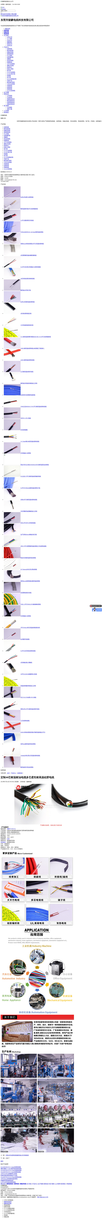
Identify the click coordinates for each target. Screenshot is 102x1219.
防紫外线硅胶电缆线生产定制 (9, 1175)
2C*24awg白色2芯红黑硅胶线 (29, 569)
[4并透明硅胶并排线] (12, 592)
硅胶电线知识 (11, 102)
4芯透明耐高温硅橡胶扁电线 (28, 255)
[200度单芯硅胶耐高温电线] (12, 395)
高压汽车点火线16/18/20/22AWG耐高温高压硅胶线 (35, 464)
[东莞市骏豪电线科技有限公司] (9, 15)
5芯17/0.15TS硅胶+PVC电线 (28, 697)
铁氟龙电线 (10, 52)
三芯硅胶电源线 (25, 720)
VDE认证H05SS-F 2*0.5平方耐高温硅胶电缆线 (34, 406)
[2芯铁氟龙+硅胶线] (12, 453)
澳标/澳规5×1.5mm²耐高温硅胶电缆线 (11, 1168)
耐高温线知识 (11, 100)
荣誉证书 (9, 43)
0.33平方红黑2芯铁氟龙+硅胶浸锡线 (31, 267)
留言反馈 (3, 14)
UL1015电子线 (11, 74)
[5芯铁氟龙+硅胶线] (12, 616)
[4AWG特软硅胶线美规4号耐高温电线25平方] (12, 732)
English (4, 9)
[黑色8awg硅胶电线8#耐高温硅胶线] (12, 581)
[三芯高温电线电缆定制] (12, 325)
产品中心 (6, 47)
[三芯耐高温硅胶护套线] (12, 371)
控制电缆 (9, 85)
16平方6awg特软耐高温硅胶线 (9, 1178)
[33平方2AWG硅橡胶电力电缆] (12, 674)
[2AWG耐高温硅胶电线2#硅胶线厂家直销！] (12, 348)
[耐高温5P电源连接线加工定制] (12, 383)
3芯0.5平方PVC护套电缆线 (28, 523)
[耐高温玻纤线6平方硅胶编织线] (12, 208)
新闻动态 (6, 94)
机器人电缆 (10, 68)
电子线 (9, 77)
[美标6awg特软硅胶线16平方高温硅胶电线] (12, 243)
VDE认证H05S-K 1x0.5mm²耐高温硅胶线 (32, 232)
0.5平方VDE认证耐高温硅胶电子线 (30, 488)
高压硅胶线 (10, 60)
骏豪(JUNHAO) (11, 829)
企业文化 (9, 40)
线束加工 (9, 67)
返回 (2, 1161)
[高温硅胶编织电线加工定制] (12, 685)
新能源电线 (10, 53)
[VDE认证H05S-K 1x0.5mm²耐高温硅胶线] (12, 232)
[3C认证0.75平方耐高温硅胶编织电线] (12, 476)
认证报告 (9, 107)
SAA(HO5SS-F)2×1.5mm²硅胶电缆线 (11, 1167)
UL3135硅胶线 (11, 90)
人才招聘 (6, 110)
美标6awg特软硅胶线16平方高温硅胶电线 (32, 243)
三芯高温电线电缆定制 (27, 325)
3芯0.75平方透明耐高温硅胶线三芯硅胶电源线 (33, 546)
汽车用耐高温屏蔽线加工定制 (29, 511)
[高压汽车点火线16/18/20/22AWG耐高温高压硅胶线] (12, 464)
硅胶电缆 (9, 87)
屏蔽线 (9, 58)
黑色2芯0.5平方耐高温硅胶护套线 (30, 709)
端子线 (9, 70)
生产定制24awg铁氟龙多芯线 (29, 534)
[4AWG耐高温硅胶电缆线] (12, 360)
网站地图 (14, 14)
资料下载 (9, 109)
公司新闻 (9, 95)
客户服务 (6, 105)
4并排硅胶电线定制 (26, 313)
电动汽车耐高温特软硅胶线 (28, 557)
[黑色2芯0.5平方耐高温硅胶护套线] (12, 709)
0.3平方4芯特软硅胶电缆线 (28, 650)
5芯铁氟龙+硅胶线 (26, 616)
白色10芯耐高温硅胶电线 (28, 301)
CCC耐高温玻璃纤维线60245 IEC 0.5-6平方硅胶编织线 (36, 336)
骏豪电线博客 (7, 1203)
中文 (3, 7)
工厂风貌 (9, 38)
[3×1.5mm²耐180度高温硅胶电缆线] (12, 441)
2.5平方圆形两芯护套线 (27, 220)
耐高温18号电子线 (26, 290)
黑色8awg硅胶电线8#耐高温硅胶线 (30, 581)
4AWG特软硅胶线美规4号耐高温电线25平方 (33, 732)
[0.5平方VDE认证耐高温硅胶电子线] (12, 488)
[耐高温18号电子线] (12, 290)
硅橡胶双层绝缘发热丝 (7, 1180)
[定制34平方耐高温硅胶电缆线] (12, 499)
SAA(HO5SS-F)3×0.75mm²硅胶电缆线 (11, 1170)
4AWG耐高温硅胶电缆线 (27, 360)
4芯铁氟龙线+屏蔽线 (26, 662)
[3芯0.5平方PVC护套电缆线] (12, 523)
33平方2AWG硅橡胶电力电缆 (29, 674)
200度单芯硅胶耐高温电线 (28, 395)
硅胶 (8, 839)
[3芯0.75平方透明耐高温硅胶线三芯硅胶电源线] (12, 546)
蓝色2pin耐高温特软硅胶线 (28, 744)
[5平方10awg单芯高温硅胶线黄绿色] (12, 627)
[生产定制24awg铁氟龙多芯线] (12, 534)
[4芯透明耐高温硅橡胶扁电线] (12, 255)
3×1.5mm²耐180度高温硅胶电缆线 (30, 441)
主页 (8, 773)
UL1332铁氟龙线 (11, 79)
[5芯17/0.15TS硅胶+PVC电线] (12, 697)
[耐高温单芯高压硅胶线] (12, 767)
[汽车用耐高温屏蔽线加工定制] (12, 511)
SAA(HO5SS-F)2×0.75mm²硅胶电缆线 (11, 1177)
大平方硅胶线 (11, 63)
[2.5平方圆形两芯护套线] (12, 220)
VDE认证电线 (11, 84)
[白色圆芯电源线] (12, 639)
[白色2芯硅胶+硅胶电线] (12, 197)
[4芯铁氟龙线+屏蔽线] (12, 662)
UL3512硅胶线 (11, 72)
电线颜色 (3, 842)
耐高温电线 (10, 50)
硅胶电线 (9, 48)
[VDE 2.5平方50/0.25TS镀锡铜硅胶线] (12, 604)
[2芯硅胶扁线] (12, 429)
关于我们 (6, 35)
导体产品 (9, 80)
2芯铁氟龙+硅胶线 (26, 453)
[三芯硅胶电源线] (12, 720)
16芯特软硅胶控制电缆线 (28, 278)
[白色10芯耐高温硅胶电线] (12, 301)
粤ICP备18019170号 (42, 1197)
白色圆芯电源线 (25, 639)
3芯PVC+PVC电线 (26, 418)
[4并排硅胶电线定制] (12, 313)
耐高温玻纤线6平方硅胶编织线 (29, 208)
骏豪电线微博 (7, 1201)
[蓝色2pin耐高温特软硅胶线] (12, 744)
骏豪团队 (9, 42)
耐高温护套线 (11, 82)
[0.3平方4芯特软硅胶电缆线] (12, 650)
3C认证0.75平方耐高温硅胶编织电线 (31, 476)
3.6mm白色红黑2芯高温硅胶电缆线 (30, 755)
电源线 (9, 75)
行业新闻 (9, 97)
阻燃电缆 (9, 62)
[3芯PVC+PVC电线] (12, 418)
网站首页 (3, 1183)
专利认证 (9, 45)
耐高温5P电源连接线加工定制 (29, 383)
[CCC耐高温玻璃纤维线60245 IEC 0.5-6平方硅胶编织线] (12, 336)
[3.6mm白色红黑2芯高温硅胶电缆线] (12, 755)
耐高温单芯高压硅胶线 (27, 767)
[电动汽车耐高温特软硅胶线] (12, 557)
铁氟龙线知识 (11, 104)
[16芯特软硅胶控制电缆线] (12, 278)
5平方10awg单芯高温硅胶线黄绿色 (30, 627)
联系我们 (8, 14)
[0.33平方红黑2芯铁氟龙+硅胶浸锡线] (12, 267)
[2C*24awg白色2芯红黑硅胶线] (12, 569)
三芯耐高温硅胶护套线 (27, 371)
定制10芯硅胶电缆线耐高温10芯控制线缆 (17, 1155)
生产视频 (6, 92)
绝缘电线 (9, 89)
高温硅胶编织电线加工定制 (28, 685)
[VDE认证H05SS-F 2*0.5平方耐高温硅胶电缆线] (12, 406)
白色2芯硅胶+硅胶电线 (27, 197)
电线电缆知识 (11, 99)
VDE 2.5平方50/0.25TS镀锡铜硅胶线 (31, 604)
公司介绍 (9, 37)
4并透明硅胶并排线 (26, 592)
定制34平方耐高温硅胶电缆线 (29, 499)
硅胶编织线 (10, 57)
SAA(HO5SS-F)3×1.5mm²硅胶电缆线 (11, 1172)
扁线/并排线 (10, 65)
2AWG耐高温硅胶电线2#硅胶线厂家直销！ (33, 348)
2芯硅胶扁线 (24, 429)
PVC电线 (9, 55)
